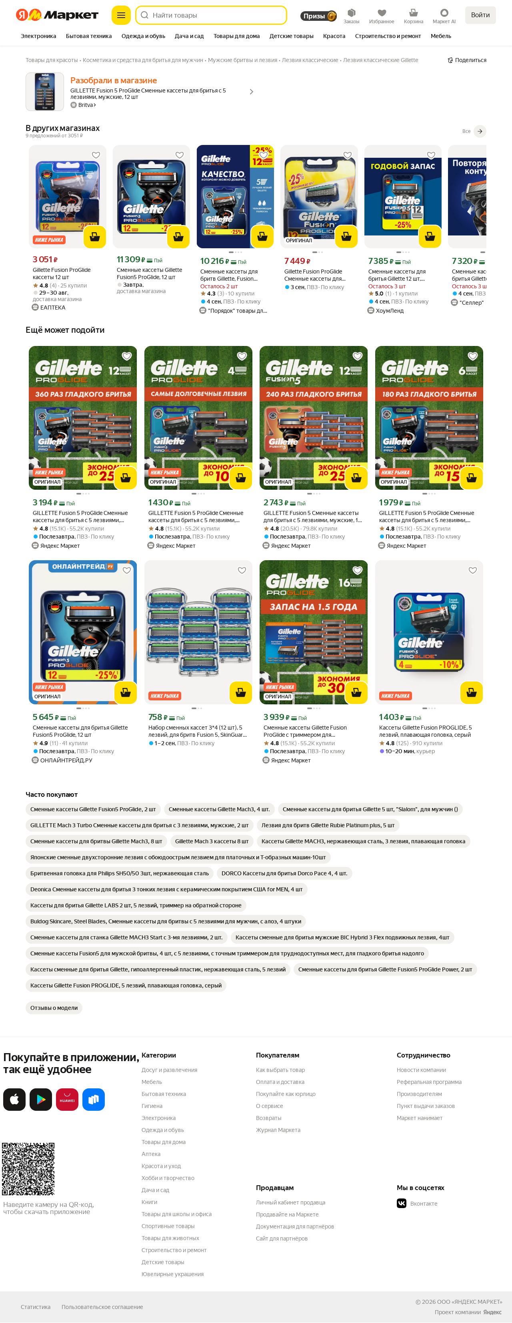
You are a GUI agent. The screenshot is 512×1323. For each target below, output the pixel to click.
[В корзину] (95, 237)
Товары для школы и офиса (177, 1214)
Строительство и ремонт (174, 1250)
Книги (149, 1202)
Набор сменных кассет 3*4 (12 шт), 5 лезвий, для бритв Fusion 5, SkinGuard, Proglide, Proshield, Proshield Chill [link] (197, 731)
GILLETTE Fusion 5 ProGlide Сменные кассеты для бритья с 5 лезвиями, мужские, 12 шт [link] (80, 517)
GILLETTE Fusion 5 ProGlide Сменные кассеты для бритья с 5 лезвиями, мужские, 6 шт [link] (426, 517)
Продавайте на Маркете (287, 1214)
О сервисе (269, 1106)
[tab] (38, 36)
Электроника (159, 1118)
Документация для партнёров (295, 1226)
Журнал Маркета (278, 1130)
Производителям (419, 1094)
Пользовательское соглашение (102, 1307)
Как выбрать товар (280, 1070)
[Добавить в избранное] (96, 155)
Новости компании (421, 1070)
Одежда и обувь (163, 1130)
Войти (480, 15)
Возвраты (269, 1118)
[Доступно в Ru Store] (93, 1109)
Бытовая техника (164, 1094)
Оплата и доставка (280, 1082)
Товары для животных (170, 1238)
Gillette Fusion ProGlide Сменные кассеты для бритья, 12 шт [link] (313, 275)
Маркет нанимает (420, 1118)
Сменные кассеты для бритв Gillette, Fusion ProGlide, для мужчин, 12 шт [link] (232, 275)
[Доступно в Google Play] (41, 1109)
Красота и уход (161, 1166)
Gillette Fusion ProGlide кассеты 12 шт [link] (61, 273)
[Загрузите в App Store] (14, 1109)
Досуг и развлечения (169, 1070)
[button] (453, 1203)
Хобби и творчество (168, 1178)
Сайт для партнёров (282, 1238)
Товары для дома (164, 1142)
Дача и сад (155, 1190)
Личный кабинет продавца (290, 1202)
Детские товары (163, 1262)
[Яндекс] (492, 1312)
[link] (93, 809)
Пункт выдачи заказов (426, 1106)
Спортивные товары (168, 1226)
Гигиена (152, 1106)
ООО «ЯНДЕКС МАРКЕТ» (469, 1302)
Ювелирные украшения (173, 1274)
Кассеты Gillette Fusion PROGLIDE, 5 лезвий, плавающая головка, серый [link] (425, 731)
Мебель (152, 1082)
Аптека (151, 1154)
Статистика (35, 1307)
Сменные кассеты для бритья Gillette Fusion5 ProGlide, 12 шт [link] (80, 731)
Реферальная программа (429, 1082)
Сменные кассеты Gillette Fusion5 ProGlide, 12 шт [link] (149, 273)
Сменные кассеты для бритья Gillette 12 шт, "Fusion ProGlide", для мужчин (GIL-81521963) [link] (399, 275)
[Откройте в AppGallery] (67, 1109)
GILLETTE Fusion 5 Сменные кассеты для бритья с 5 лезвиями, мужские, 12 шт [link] (312, 517)
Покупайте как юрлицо (286, 1094)
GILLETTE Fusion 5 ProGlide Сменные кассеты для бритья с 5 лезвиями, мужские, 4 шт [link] (196, 517)
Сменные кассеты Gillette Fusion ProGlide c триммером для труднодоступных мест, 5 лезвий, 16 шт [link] (311, 731)
